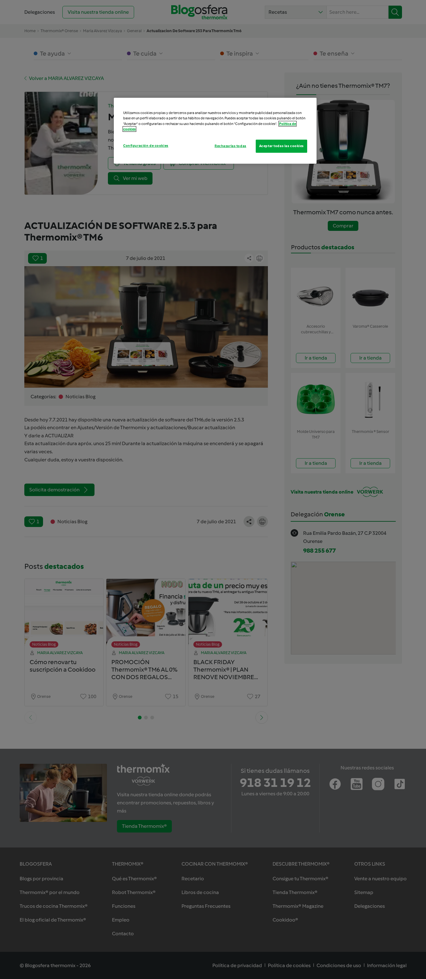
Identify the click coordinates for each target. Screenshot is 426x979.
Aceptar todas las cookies (281, 146)
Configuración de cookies (145, 145)
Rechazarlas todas (230, 146)
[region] (215, 130)
